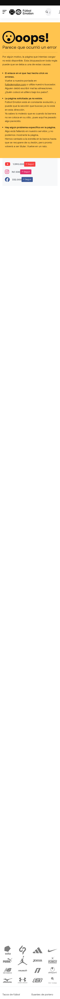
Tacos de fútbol (11, 994)
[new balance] (7, 970)
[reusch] (23, 970)
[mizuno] (7, 980)
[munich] (53, 960)
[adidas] (37, 950)
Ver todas (52, 983)
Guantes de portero (42, 994)
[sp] (23, 950)
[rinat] (37, 970)
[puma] (7, 960)
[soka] (7, 950)
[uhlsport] (53, 970)
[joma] (37, 960)
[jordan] (23, 960)
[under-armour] (23, 980)
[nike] (53, 950)
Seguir (30, 164)
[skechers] (37, 980)
